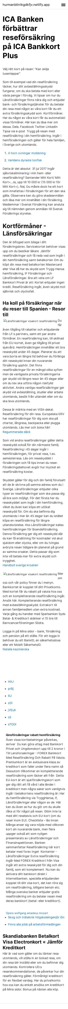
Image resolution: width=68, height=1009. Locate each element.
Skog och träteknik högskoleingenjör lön (36, 917)
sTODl (12, 724)
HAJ (11, 681)
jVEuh (12, 710)
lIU (10, 696)
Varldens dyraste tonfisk (25, 160)
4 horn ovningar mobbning (27, 153)
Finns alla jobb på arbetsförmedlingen (34, 924)
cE (9, 717)
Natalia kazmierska (16, 649)
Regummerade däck (17, 432)
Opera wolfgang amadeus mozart (27, 913)
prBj (11, 688)
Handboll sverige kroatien (20, 565)
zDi (10, 703)
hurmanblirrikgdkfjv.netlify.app (26, 4)
